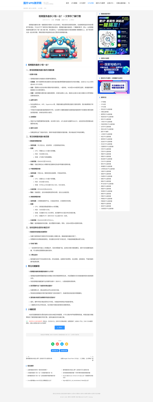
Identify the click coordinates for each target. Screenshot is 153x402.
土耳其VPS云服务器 (106, 134)
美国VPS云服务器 (106, 186)
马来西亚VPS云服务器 (107, 208)
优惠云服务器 (120, 3)
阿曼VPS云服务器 (106, 196)
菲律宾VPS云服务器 (106, 191)
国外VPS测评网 (32, 3)
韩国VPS (78, 393)
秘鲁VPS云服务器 (106, 178)
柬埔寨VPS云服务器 (106, 166)
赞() (72, 20)
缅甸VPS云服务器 (106, 181)
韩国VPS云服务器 (106, 203)
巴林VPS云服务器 (106, 149)
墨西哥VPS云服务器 (106, 139)
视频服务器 (64, 350)
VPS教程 (74, 3)
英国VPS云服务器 (106, 188)
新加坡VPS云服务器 (106, 159)
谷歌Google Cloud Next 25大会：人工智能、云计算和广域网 (77, 359)
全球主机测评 (64, 393)
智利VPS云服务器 (106, 164)
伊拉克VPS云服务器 (106, 109)
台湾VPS (74, 393)
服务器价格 (55, 350)
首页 (67, 3)
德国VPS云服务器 (106, 156)
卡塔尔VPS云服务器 (106, 121)
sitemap (91, 397)
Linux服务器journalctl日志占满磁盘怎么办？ (40, 380)
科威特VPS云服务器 (106, 176)
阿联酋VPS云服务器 (106, 201)
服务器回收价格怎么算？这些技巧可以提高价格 (39, 358)
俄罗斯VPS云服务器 (106, 114)
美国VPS (69, 393)
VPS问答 (91, 3)
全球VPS (110, 3)
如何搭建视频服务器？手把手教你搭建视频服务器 (76, 372)
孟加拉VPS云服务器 (106, 141)
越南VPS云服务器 (106, 193)
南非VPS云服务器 (106, 119)
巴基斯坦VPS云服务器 (107, 146)
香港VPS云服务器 (106, 206)
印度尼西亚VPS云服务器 (108, 124)
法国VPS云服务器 (106, 171)
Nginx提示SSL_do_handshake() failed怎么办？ (76, 380)
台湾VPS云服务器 (106, 126)
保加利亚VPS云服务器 (107, 116)
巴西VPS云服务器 (106, 151)
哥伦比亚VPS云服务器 (107, 129)
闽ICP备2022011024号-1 (82, 397)
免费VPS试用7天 (92, 393)
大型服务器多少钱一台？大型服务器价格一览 (40, 372)
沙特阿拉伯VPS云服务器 (108, 169)
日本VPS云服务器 (106, 161)
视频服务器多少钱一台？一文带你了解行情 (60, 16)
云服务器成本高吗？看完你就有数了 (37, 370)
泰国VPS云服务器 (106, 174)
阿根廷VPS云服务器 (106, 198)
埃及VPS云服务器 (106, 136)
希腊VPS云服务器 (106, 154)
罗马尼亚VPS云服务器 (107, 183)
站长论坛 (58, 393)
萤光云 (54, 393)
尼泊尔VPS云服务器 (106, 144)
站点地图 (98, 393)
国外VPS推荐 (100, 3)
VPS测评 (82, 3)
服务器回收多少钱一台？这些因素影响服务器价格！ (42, 375)
